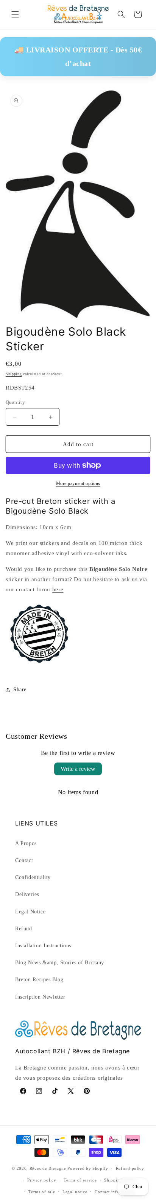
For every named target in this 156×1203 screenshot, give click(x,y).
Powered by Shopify (87, 1168)
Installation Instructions (43, 945)
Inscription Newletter (40, 997)
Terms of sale (41, 1191)
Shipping (14, 374)
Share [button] (20, 689)
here (57, 589)
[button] (15, 14)
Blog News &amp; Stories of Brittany (59, 962)
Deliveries (27, 894)
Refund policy (130, 1168)
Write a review (78, 769)
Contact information (115, 1191)
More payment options (78, 483)
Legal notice (74, 1191)
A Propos (26, 843)
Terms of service (80, 1180)
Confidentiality (33, 877)
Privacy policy (41, 1180)
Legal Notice (30, 912)
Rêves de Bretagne (48, 1168)
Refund (23, 928)
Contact (24, 860)
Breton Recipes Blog (39, 979)
